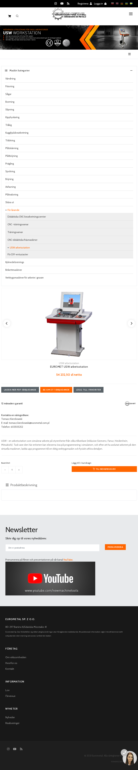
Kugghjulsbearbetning (16, 132)
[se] (130, 3)
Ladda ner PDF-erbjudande (20, 389)
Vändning (10, 78)
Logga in (99, 3)
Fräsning (9, 86)
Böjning (9, 179)
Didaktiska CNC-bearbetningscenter (27, 216)
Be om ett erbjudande (56, 389)
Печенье (10, 696)
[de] (121, 3)
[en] (116, 3)
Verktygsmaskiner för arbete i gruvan (24, 277)
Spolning (10, 171)
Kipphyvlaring (12, 117)
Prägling (9, 163)
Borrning (9, 101)
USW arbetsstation (20, 247)
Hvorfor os (11, 663)
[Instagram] (55, 3)
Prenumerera (115, 547)
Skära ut (9, 202)
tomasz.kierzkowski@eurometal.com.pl (29, 422)
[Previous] (6, 323)
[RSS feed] (68, 3)
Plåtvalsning (11, 194)
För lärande (13, 210)
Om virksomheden (15, 657)
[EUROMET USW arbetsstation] (69, 324)
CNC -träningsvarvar (18, 224)
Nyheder (10, 717)
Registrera (83, 3)
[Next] (131, 323)
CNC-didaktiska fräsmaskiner (22, 239)
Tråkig (8, 125)
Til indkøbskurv (105, 469)
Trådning (10, 140)
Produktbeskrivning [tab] (23, 485)
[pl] (111, 3)
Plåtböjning (11, 155)
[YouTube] (62, 3)
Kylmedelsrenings (14, 262)
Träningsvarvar (15, 232)
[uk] (125, 3)
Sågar (8, 94)
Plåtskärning (11, 148)
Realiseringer (12, 723)
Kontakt (9, 668)
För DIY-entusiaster (18, 254)
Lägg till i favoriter (88, 389)
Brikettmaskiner (13, 269)
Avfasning (10, 186)
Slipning (9, 109)
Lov (7, 690)
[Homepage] (69, 16)
